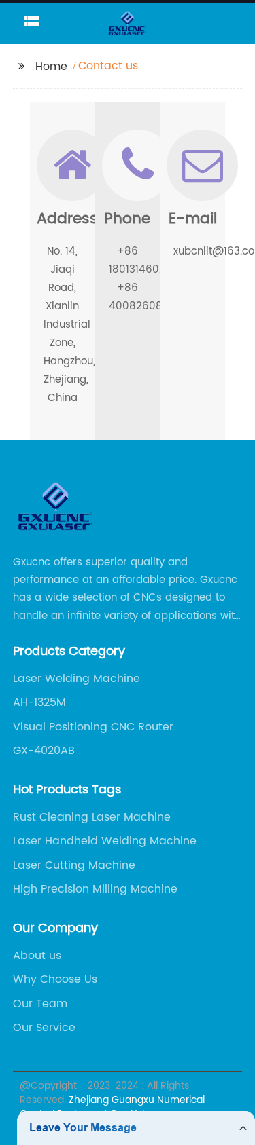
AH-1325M (39, 702)
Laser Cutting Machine (74, 865)
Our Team (40, 1004)
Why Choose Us (55, 979)
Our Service (44, 1027)
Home (51, 66)
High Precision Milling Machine (95, 889)
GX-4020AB (44, 751)
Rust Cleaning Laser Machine (92, 817)
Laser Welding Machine (76, 679)
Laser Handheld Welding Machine (105, 841)
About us (37, 955)
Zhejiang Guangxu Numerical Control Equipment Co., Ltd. (112, 1107)
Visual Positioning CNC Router (93, 727)
